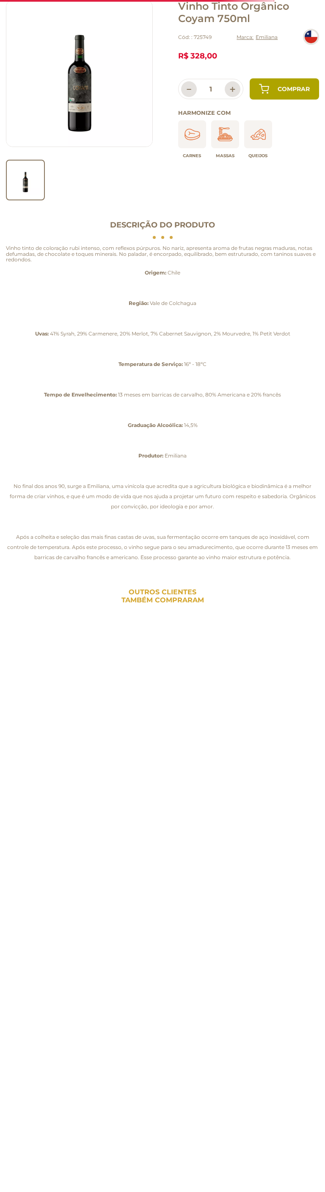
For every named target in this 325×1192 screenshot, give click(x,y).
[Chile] (311, 37)
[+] (77, 732)
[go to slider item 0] (25, 180)
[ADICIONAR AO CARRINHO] (284, 89)
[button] (10, 680)
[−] (39, 732)
